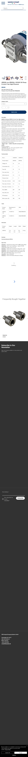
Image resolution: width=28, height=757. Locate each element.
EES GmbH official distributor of (16, 4)
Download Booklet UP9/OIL (7, 200)
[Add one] (8, 69)
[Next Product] (27, 318)
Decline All (7, 752)
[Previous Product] (1, 318)
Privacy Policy (8, 749)
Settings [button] (14, 755)
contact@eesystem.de (6, 643)
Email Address (5, 491)
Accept (20, 752)
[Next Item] (25, 25)
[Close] (26, 746)
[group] (14, 321)
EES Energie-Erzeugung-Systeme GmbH (10, 634)
